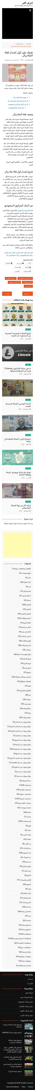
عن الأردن (28, 844)
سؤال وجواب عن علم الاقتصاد (21, 762)
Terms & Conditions (12, 1087)
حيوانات (28, 699)
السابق (26, 294)
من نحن (30, 979)
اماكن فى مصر (26, 632)
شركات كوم (29, 993)
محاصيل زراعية (26, 911)
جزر (30, 695)
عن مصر (28, 862)
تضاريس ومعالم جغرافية (23, 677)
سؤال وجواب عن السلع (23, 753)
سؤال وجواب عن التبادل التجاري (20, 726)
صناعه (29, 812)
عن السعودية (8, 60)
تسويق (29, 672)
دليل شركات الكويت (26, 1011)
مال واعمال (27, 898)
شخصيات (28, 785)
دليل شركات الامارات (26, 1006)
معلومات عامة (26, 961)
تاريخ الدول (27, 663)
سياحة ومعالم (26, 781)
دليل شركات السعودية (25, 1002)
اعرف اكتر (27, 2)
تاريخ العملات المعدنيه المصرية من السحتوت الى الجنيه (18, 334)
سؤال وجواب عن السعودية (22, 749)
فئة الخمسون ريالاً (22, 255)
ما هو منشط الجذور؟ (15, 1071)
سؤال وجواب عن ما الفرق (22, 767)
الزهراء (27, 339)
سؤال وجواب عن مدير (24, 771)
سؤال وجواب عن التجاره (23, 735)
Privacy (30, 1087)
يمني (27, 478)
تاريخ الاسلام (27, 659)
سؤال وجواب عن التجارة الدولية (20, 731)
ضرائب (29, 817)
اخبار (29, 578)
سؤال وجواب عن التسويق (22, 740)
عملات (15, 60)
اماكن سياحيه (26, 627)
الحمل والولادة (26, 618)
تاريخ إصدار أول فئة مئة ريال (17, 101)
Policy (24, 1087)
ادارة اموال (27, 582)
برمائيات (28, 650)
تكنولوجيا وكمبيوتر (25, 690)
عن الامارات (27, 848)
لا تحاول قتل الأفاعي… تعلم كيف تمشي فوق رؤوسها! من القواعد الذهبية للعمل (13, 1050)
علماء (29, 830)
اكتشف (28, 609)
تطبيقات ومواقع (26, 681)
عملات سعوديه (13, 282)
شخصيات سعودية (25, 794)
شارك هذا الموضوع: (16, 108)
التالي (8, 294)
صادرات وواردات (25, 808)
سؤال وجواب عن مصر (24, 776)
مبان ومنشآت (26, 902)
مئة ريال (27, 286)
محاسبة (28, 907)
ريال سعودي (10, 278)
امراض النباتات (26, 636)
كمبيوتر (28, 884)
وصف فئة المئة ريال (20, 97)
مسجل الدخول (18, 523)
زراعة (29, 713)
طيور (29, 826)
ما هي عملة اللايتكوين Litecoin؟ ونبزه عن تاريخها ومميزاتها (17, 369)
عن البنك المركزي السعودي (18, 104)
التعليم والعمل (26, 614)
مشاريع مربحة (26, 929)
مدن (29, 916)
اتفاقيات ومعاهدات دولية (22, 569)
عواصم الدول (27, 866)
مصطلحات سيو (26, 947)
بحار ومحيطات (26, 645)
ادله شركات (27, 591)
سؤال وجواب (27, 717)
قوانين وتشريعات (25, 880)
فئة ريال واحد (28, 252)
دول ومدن (27, 704)
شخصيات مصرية (25, 799)
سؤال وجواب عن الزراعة (23, 744)
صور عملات (26, 282)
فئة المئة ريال (10, 255)
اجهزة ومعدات (26, 573)
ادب (29, 587)
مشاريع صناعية (26, 925)
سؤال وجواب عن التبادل (23, 722)
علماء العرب (27, 835)
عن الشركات (27, 857)
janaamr (26, 374)
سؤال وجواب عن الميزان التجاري (20, 758)
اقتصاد (28, 605)
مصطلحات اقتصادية (24, 943)
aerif (27, 444)
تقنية (29, 686)
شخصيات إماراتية (25, 790)
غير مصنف (27, 871)
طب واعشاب (27, 821)
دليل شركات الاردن (26, 1015)
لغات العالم (27, 893)
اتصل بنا (30, 983)
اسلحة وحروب (26, 596)
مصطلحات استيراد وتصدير (22, 938)
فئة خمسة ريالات (17, 252)
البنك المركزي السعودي (25, 210)
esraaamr (28, 60)
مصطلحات (27, 934)
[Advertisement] (17, 26)
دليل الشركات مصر (26, 997)
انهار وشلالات (26, 641)
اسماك (28, 600)
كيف (29, 889)
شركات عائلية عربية (24, 803)
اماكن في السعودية (24, 278)
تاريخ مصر (28, 668)
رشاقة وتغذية (26, 708)
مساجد (28, 920)
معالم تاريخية (26, 952)
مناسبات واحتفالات (24, 965)
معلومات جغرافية (25, 956)
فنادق (29, 875)
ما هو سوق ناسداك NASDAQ (12, 1032)
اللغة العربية (27, 623)
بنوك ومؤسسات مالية (24, 654)
